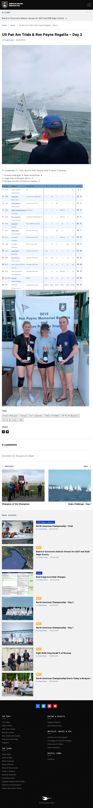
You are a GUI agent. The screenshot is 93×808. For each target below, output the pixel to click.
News (13, 25)
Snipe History (7, 726)
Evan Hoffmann (15, 257)
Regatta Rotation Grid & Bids (13, 781)
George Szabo (15, 230)
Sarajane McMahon (16, 281)
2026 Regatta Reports (45, 522)
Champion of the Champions (15, 504)
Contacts (51, 759)
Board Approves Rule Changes (51, 577)
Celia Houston (15, 251)
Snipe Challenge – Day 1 (79, 504)
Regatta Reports (53, 722)
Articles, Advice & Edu (59, 731)
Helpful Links (54, 753)
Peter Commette (16, 217)
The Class (7, 748)
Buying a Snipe (8, 732)
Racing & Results (56, 716)
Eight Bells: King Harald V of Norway (53, 653)
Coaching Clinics (8, 778)
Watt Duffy (14, 254)
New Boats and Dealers (11, 736)
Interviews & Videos (55, 744)
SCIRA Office (43, 557)
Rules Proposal (8, 761)
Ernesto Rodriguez (10, 416)
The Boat (6, 716)
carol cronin (14, 223)
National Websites (9, 775)
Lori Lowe (14, 278)
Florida (24, 416)
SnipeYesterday (53, 747)
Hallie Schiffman (52, 416)
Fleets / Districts (8, 771)
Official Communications (11, 785)
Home (4, 25)
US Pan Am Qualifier (70, 416)
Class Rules (6, 754)
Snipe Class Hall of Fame (12, 788)
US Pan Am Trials (10, 420)
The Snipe (6, 722)
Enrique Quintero (16, 203)
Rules (39, 573)
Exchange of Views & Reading (59, 741)
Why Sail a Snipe (8, 729)
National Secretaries (10, 768)
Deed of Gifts (7, 758)
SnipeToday (9, 40)
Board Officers (7, 764)
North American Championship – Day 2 (55, 602)
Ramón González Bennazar (18, 210)
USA (21, 420)
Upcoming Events (54, 726)
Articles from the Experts (57, 737)
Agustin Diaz (15, 196)
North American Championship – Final (54, 526)
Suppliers (5, 742)
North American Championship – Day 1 (54, 627)
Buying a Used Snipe (10, 739)
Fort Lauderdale (36, 416)
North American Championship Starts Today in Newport (63, 678)
